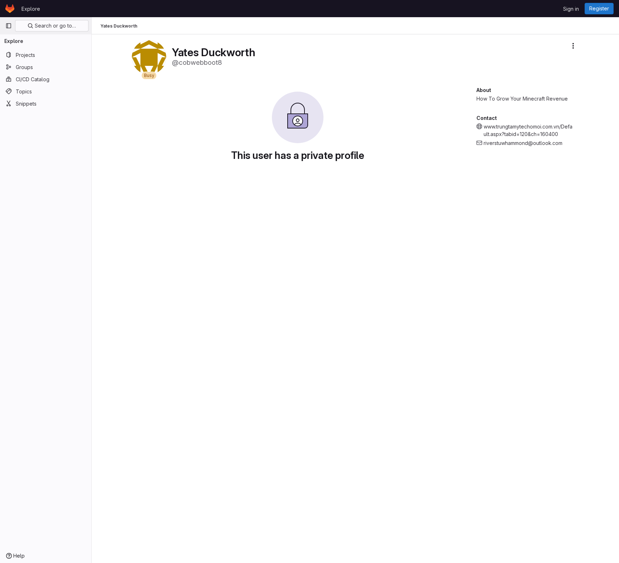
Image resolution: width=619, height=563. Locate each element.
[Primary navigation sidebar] (8, 25)
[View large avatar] (149, 57)
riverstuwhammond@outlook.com (523, 143)
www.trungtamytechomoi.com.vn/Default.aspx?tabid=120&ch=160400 (528, 130)
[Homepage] (10, 8)
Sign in (571, 9)
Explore (30, 9)
